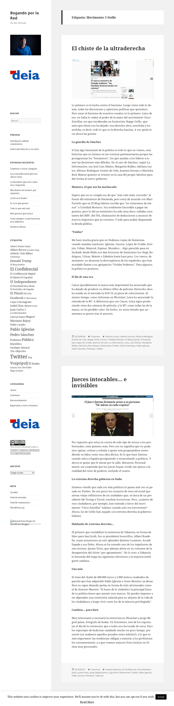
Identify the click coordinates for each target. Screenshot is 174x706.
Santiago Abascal (20, 347)
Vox (30, 357)
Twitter (19, 356)
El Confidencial (24, 269)
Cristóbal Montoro (116, 339)
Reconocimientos (18, 400)
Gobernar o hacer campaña (23, 168)
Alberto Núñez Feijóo (20, 246)
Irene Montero (144, 669)
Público (28, 339)
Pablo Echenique (127, 345)
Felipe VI (14, 302)
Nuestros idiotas (18, 226)
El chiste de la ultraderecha (108, 48)
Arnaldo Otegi (33, 250)
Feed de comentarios (20, 502)
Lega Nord (113, 672)
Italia (74, 672)
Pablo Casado (17, 324)
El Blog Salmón (17, 264)
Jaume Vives (83, 672)
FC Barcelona (30, 298)
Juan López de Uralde (82, 342)
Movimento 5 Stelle (110, 345)
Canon (103, 339)
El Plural (16, 293)
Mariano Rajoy (20, 321)
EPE (25, 293)
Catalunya (15, 256)
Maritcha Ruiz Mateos (89, 345)
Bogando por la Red (24, 15)
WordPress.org (17, 507)
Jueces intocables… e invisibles (99, 382)
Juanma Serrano (100, 342)
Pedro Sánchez (22, 334)
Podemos (15, 340)
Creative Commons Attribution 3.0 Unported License (25, 451)
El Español (26, 277)
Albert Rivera (18, 249)
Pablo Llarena (78, 675)
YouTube (26, 367)
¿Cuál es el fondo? (18, 198)
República (16, 343)
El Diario (15, 277)
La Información (18, 312)
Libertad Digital (17, 316)
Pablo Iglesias (22, 329)
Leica (126, 342)
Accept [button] (161, 696)
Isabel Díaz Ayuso (21, 305)
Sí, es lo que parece (19, 203)
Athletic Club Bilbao (21, 253)
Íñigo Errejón (16, 370)
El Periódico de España (22, 289)
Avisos (13, 390)
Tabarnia (99, 675)
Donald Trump (20, 261)
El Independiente (23, 282)
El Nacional (16, 286)
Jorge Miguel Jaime (99, 672)
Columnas (15, 395)
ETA (29, 293)
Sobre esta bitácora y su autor (24, 149)
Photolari (91, 348)
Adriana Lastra (112, 336)
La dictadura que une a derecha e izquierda (24, 184)
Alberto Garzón (127, 336)
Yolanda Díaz (16, 367)
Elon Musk (29, 286)
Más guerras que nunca (21, 213)
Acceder (14, 492)
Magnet (30, 316)
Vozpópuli (19, 363)
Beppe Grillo (93, 339)
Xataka (35, 363)
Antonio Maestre (113, 669)
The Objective (18, 351)
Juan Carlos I (18, 309)
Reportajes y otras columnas (24, 405)
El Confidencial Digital (22, 273)
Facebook (16, 298)
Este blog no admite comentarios (19, 142)
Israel (34, 306)
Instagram (25, 302)
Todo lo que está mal (20, 208)
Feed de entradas (18, 497)
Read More (87, 702)
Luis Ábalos (135, 342)
